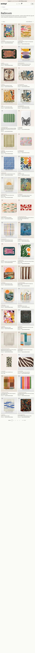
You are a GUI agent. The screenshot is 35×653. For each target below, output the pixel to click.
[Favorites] (19, 4)
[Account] (17, 4)
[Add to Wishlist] (2, 24)
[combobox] (17, 7)
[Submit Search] (2, 7)
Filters (4, 21)
